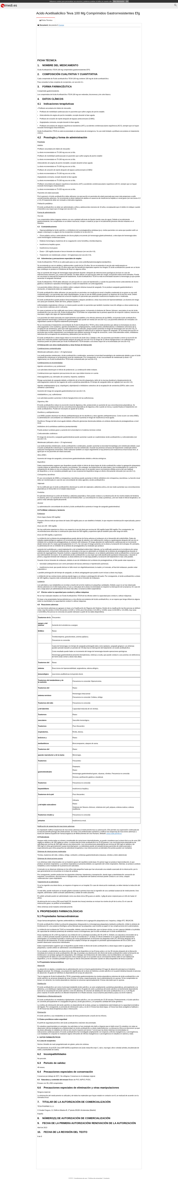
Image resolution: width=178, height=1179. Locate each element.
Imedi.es (10, 5)
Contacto (106, 1178)
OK (127, 1)
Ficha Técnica (46, 20)
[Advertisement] (17, 94)
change (61, 25)
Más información (118, 1)
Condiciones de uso (80, 1178)
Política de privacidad (95, 1178)
